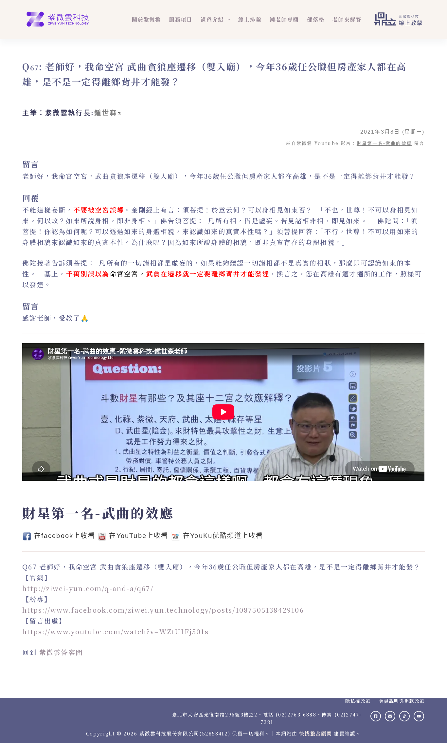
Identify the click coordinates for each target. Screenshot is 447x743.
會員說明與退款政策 (402, 701)
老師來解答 (347, 19)
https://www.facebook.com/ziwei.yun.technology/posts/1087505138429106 (163, 610)
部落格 (315, 19)
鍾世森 (105, 113)
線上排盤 (249, 19)
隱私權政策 (358, 701)
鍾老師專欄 (284, 19)
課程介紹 (212, 19)
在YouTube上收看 (138, 535)
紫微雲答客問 (61, 652)
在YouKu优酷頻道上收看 (223, 535)
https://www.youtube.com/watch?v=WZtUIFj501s (115, 631)
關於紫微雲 (146, 19)
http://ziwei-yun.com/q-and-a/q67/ (87, 588)
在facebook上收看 (64, 535)
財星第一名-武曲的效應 (384, 143)
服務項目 (180, 19)
